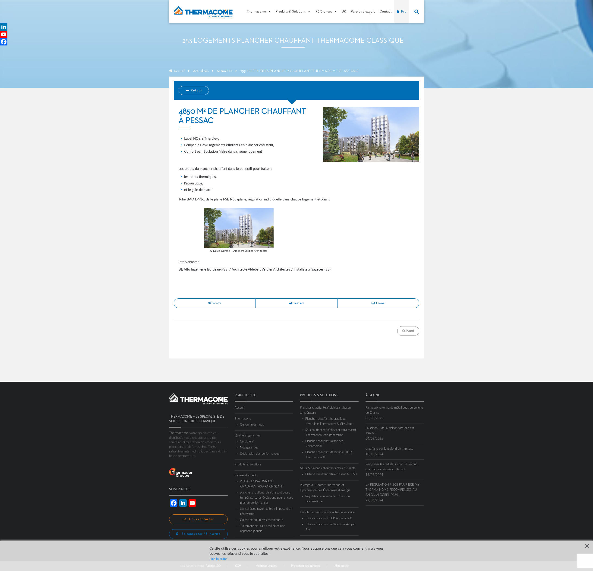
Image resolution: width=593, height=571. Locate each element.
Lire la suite (218, 559)
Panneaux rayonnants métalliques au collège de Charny (394, 410)
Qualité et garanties (247, 435)
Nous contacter (201, 519)
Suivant (408, 331)
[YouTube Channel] (3, 34)
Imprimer (299, 303)
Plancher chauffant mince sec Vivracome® (324, 444)
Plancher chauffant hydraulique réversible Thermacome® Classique (329, 421)
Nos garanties (249, 447)
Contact (385, 11)
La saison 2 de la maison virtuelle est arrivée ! (390, 431)
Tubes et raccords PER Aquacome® (329, 518)
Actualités (201, 71)
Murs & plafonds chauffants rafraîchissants (327, 468)
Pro (404, 11)
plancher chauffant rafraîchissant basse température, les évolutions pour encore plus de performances (266, 497)
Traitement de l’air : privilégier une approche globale (262, 529)
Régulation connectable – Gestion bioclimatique (328, 499)
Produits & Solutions (290, 11)
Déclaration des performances (259, 453)
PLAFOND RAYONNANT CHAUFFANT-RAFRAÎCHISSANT (262, 484)
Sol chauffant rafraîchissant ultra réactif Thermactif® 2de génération (331, 433)
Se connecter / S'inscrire (201, 534)
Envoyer (380, 303)
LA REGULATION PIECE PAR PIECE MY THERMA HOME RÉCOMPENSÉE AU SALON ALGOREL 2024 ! (393, 490)
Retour (196, 90)
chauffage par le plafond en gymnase (389, 448)
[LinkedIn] (3, 27)
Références (323, 11)
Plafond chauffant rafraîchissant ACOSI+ (331, 474)
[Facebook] (3, 41)
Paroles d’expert (245, 475)
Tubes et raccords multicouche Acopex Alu (331, 527)
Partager (216, 303)
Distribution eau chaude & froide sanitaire (327, 512)
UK (344, 11)
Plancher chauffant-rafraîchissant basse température (325, 410)
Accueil (179, 71)
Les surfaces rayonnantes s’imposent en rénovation (266, 511)
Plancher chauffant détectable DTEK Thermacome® (329, 455)
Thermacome (256, 11)
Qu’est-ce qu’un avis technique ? (261, 520)
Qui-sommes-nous (252, 424)
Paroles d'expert (363, 11)
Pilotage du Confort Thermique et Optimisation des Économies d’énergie (325, 488)
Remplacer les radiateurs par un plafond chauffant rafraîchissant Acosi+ (391, 467)
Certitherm (247, 441)
